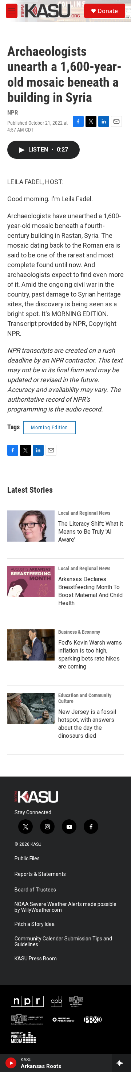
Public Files (27, 858)
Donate (108, 11)
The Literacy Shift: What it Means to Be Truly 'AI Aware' (90, 531)
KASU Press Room (36, 958)
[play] (11, 1063)
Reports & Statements (40, 874)
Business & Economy (79, 632)
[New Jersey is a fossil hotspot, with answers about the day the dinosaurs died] (31, 708)
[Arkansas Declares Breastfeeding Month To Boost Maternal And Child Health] (31, 581)
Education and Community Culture (84, 698)
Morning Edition (49, 427)
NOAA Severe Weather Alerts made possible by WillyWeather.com (65, 907)
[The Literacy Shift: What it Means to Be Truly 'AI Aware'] (31, 526)
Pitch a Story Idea (35, 924)
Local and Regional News (84, 513)
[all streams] (121, 1063)
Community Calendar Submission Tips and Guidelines (63, 941)
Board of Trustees (35, 890)
